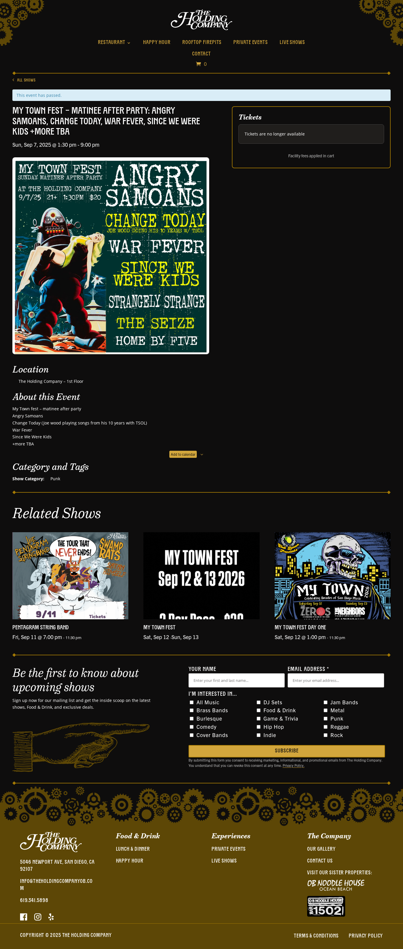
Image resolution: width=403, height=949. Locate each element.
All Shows (26, 80)
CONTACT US (320, 861)
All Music (207, 702)
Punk (55, 478)
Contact (201, 54)
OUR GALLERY (321, 849)
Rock (336, 734)
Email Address (308, 669)
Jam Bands (344, 702)
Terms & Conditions (316, 936)
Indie (269, 734)
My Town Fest (159, 628)
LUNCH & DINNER (133, 849)
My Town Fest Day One (300, 628)
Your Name (202, 669)
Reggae (339, 726)
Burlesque (209, 718)
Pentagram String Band (40, 628)
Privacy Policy (366, 936)
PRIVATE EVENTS (229, 849)
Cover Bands (212, 734)
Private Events (250, 42)
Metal (337, 710)
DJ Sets (272, 702)
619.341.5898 (34, 901)
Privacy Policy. (293, 765)
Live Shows (292, 42)
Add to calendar (183, 454)
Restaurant (111, 42)
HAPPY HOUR (129, 861)
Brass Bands (212, 710)
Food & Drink (279, 710)
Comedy (206, 726)
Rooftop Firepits (202, 42)
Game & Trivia (280, 718)
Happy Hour (157, 42)
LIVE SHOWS (224, 861)
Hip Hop (273, 726)
